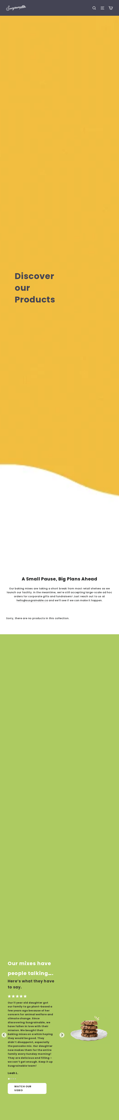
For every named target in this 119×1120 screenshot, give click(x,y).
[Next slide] (62, 1035)
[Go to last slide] (4, 1035)
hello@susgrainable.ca (32, 600)
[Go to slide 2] (11, 1078)
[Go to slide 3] (13, 1078)
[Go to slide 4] (15, 1078)
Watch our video (22, 1088)
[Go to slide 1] (9, 1079)
